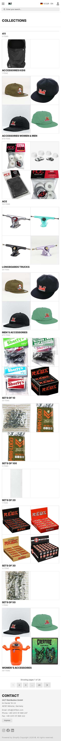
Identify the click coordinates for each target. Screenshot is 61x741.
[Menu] (4, 3)
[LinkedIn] (12, 730)
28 (39, 685)
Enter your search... (13, 9)
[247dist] (10, 3)
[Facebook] (8, 730)
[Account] (57, 3)
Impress (7, 720)
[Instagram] (3, 730)
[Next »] (47, 685)
